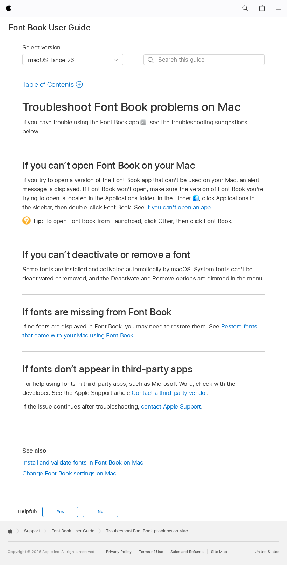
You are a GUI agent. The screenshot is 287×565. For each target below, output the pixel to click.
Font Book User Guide (50, 27)
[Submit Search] (151, 60)
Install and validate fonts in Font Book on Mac (83, 462)
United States (267, 551)
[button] (245, 8)
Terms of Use (151, 551)
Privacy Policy (119, 551)
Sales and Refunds (187, 551)
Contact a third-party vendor (169, 392)
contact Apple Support (171, 406)
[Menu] (278, 8)
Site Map (219, 551)
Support (32, 531)
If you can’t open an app (178, 207)
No (100, 511)
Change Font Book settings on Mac (69, 473)
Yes (60, 511)
